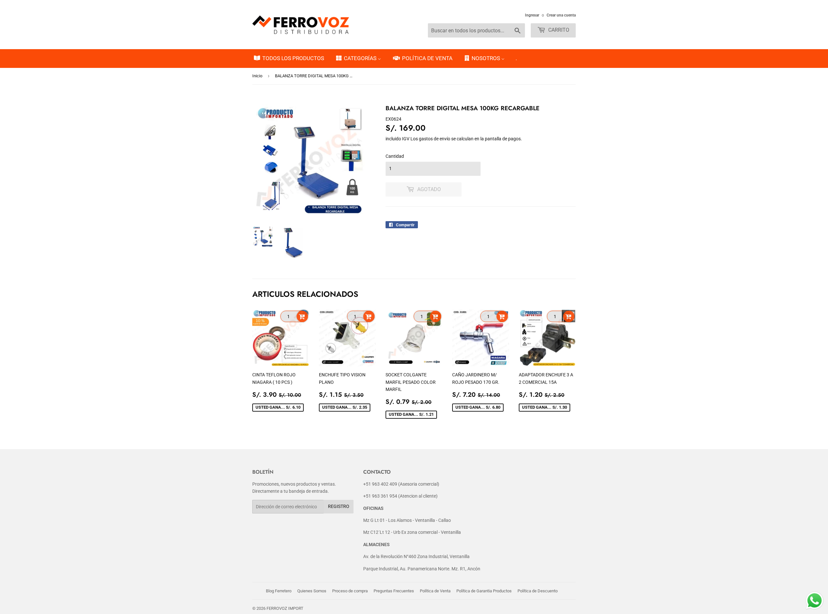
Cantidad (395, 156)
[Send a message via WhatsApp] (814, 600)
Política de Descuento (538, 590)
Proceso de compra (350, 590)
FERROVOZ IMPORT (285, 608)
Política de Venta (435, 590)
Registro (338, 506)
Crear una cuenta (561, 15)
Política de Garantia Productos (484, 590)
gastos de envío (434, 138)
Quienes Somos (311, 590)
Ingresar (532, 15)
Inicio (257, 75)
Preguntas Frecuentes (394, 590)
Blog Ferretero (278, 590)
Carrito (558, 30)
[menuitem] (288, 58)
